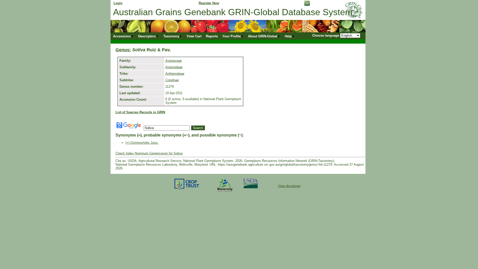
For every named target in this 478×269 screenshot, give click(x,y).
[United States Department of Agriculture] (250, 187)
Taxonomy (171, 36)
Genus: (123, 49)
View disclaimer (289, 186)
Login (118, 3)
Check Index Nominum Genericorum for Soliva (149, 153)
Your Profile (231, 36)
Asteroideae (173, 67)
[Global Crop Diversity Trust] (187, 190)
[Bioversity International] (225, 192)
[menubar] (204, 36)
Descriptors (147, 36)
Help (288, 36)
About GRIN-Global (262, 36)
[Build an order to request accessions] (307, 4)
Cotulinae (172, 80)
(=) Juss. (142, 142)
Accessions (122, 36)
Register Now (209, 3)
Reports (212, 36)
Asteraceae (173, 61)
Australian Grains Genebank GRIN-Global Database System (233, 12)
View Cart (194, 36)
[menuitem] (123, 36)
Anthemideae (174, 73)
